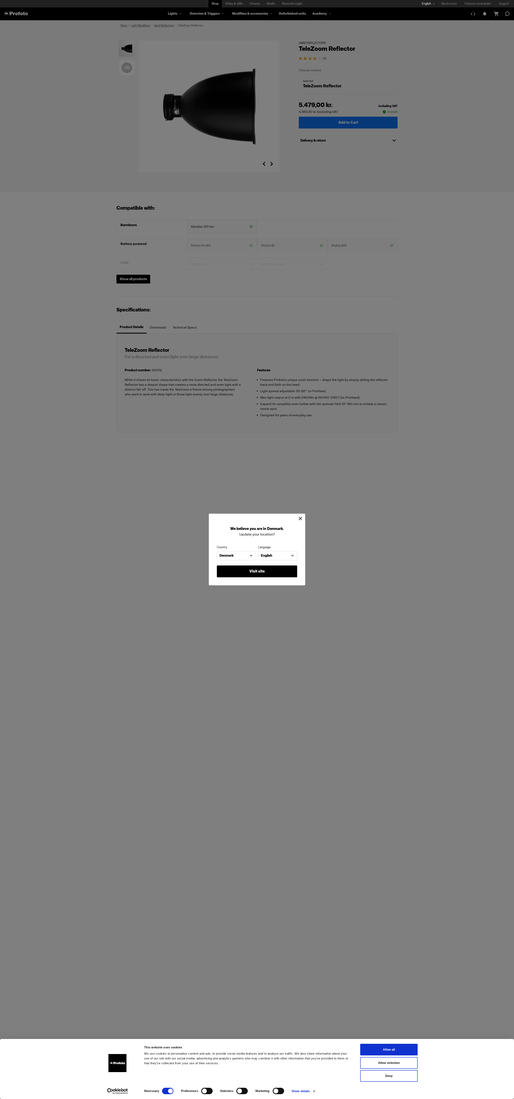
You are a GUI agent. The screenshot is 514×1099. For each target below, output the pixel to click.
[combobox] (236, 555)
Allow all (389, 1049)
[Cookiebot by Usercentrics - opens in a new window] (117, 1091)
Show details (301, 1091)
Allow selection (389, 1062)
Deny (389, 1076)
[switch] (207, 1091)
